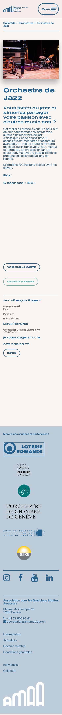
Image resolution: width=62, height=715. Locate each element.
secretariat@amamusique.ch (26, 621)
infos (11, 353)
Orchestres (26, 23)
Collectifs (9, 23)
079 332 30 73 (16, 344)
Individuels (10, 664)
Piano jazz (8, 314)
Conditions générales (17, 652)
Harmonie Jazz (11, 319)
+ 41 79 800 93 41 (18, 618)
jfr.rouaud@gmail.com (21, 337)
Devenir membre (20, 281)
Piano (6, 309)
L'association (12, 634)
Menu (46, 9)
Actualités (10, 640)
